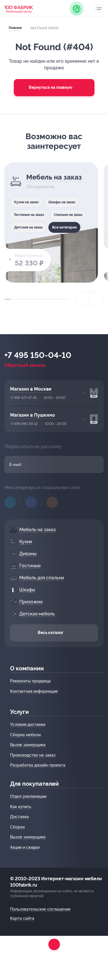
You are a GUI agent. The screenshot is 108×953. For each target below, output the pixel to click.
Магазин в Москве (31, 389)
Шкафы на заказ (61, 202)
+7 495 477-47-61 (23, 398)
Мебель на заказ (54, 177)
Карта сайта (22, 918)
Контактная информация (34, 691)
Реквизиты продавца (30, 681)
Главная (15, 28)
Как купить (20, 806)
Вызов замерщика (28, 745)
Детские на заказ (28, 227)
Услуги (19, 711)
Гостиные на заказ (29, 215)
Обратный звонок (25, 365)
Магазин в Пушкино (32, 415)
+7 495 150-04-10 (37, 355)
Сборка (17, 827)
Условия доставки (27, 724)
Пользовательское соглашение (40, 909)
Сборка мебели (25, 735)
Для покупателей (34, 783)
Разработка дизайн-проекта (37, 765)
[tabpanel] (51, 222)
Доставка (19, 816)
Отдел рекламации (28, 796)
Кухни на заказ (26, 202)
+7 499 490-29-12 (24, 424)
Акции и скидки (24, 847)
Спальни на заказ (68, 215)
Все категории (64, 227)
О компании (27, 668)
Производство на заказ (33, 755)
